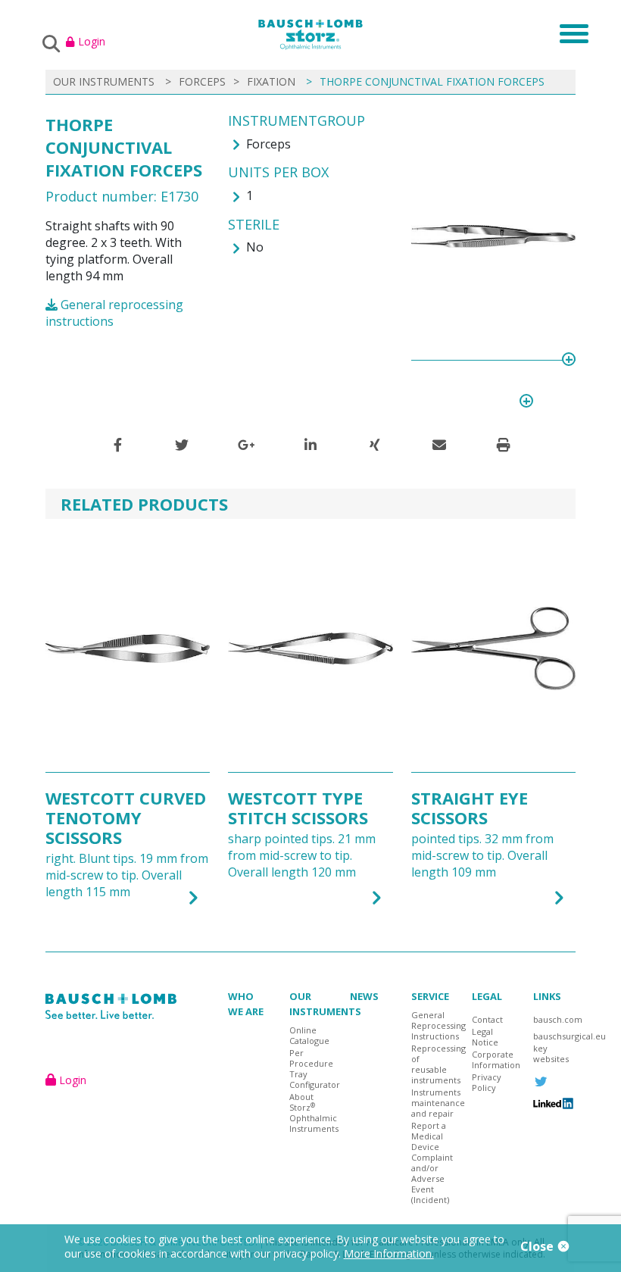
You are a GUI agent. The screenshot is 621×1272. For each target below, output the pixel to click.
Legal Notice (485, 1037)
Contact (487, 1019)
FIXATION (271, 81)
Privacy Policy (486, 1082)
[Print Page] (503, 445)
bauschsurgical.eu (554, 1036)
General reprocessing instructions (114, 313)
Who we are (246, 1003)
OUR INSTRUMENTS (103, 81)
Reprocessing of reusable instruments (432, 1064)
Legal (487, 996)
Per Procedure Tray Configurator (310, 1069)
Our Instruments (325, 1003)
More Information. (389, 1253)
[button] (118, 445)
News (364, 996)
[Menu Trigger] (569, 32)
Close (538, 1246)
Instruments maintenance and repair (432, 1103)
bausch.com (554, 1019)
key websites (551, 1053)
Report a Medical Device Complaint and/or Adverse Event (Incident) (432, 1162)
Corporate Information (493, 1059)
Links (547, 996)
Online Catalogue (309, 1035)
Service (430, 996)
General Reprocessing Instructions (432, 1026)
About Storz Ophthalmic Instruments (310, 1113)
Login (91, 41)
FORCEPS (202, 81)
